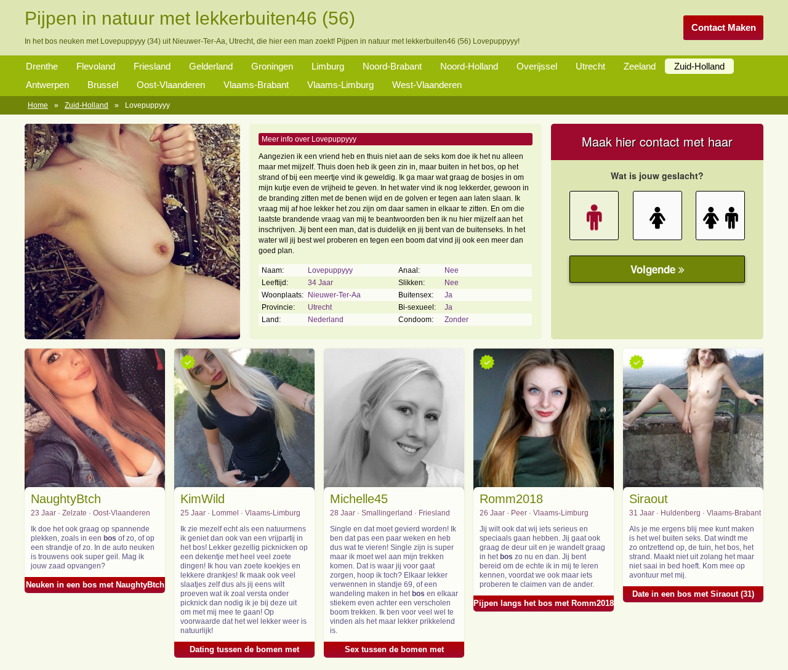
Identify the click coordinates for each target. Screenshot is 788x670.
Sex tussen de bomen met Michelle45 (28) (394, 651)
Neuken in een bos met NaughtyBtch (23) (95, 586)
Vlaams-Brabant (256, 84)
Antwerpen (47, 84)
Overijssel (537, 66)
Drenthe (42, 66)
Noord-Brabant (392, 66)
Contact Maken (723, 27)
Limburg (328, 66)
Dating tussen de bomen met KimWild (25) (244, 651)
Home (38, 105)
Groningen (272, 66)
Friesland (152, 66)
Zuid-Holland (699, 66)
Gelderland (211, 66)
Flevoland (95, 66)
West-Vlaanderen (427, 84)
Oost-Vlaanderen (171, 84)
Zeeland (640, 66)
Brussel (102, 84)
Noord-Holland (469, 66)
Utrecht (590, 66)
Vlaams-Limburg (340, 84)
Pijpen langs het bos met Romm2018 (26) (543, 605)
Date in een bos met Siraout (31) (693, 594)
